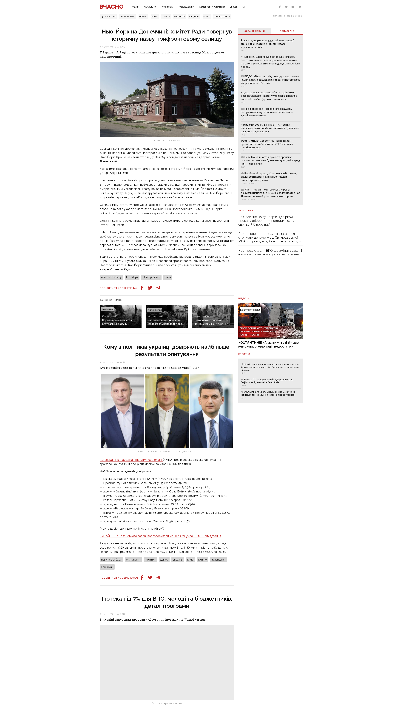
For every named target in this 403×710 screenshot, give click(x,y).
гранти (166, 16)
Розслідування (186, 6)
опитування (133, 559)
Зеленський (218, 559)
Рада (168, 277)
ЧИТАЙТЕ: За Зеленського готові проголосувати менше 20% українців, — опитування (160, 536)
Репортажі (167, 6)
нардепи (194, 16)
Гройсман (107, 566)
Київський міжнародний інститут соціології (131, 459)
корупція (179, 16)
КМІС (190, 559)
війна (154, 16)
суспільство (108, 16)
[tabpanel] (270, 119)
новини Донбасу (111, 277)
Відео (242, 298)
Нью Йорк (132, 277)
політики (150, 559)
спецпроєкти (222, 16)
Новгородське (151, 277)
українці (177, 559)
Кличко (202, 559)
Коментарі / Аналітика (212, 6)
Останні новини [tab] (254, 31)
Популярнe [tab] (287, 31)
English (234, 6)
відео (206, 16)
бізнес (143, 16)
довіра (164, 559)
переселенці (127, 16)
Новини (135, 6)
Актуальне (150, 6)
